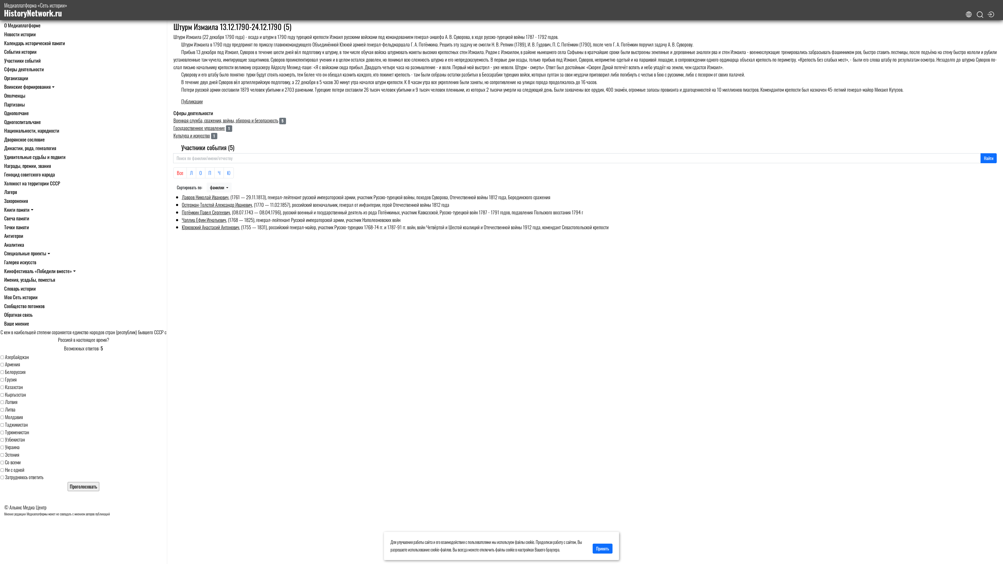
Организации (16, 78)
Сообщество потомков (24, 306)
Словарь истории (20, 288)
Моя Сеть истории (21, 297)
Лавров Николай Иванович (205, 197)
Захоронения (16, 200)
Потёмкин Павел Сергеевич (206, 212)
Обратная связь (18, 314)
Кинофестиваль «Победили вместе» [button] (38, 271)
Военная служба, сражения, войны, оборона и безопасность (225, 120)
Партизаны (14, 104)
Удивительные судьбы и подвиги (35, 157)
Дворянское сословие (24, 139)
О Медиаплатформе (22, 25)
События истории (20, 51)
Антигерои (13, 235)
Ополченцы (14, 95)
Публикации (192, 101)
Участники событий (22, 60)
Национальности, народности (31, 130)
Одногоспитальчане (22, 122)
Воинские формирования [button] (27, 86)
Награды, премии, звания (27, 165)
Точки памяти (16, 227)
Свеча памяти (16, 218)
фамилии (217, 187)
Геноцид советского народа (29, 174)
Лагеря (10, 192)
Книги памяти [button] (17, 209)
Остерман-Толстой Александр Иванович (217, 204)
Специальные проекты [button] (25, 253)
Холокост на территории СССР (32, 183)
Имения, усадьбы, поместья (29, 279)
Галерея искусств (20, 262)
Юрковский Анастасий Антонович (210, 227)
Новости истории (20, 34)
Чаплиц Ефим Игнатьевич (204, 220)
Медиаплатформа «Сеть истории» (35, 10)
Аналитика (14, 244)
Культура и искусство (191, 135)
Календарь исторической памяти (34, 43)
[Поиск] (980, 15)
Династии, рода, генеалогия (30, 148)
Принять (602, 548)
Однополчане (16, 113)
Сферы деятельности (24, 69)
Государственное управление (199, 128)
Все (180, 173)
